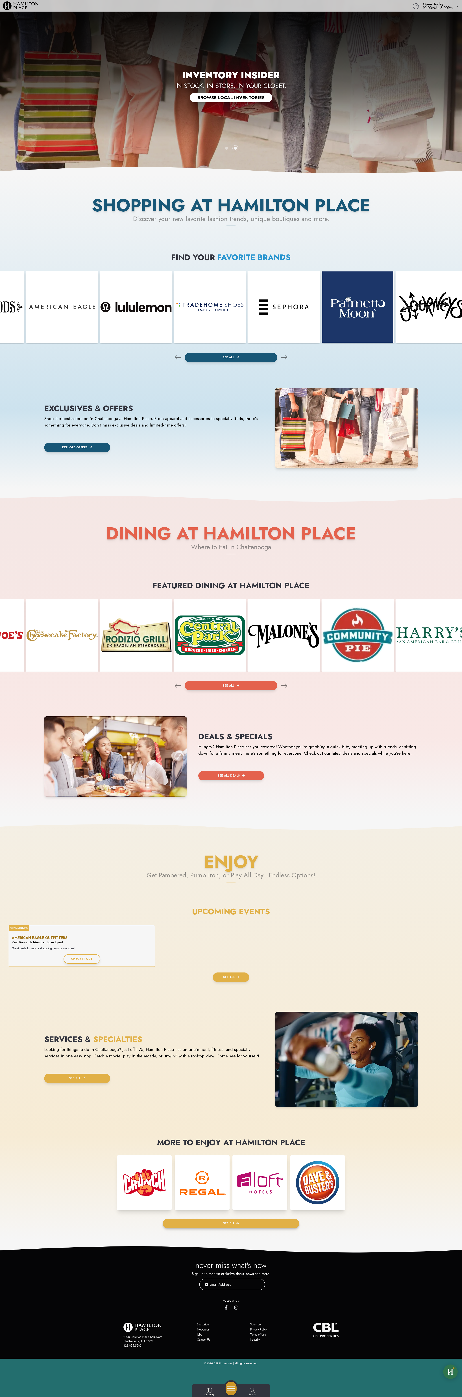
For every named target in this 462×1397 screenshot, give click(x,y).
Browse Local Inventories (231, 97)
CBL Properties (223, 1363)
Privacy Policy (258, 1329)
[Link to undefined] (62, 307)
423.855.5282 (132, 1346)
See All (229, 357)
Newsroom (203, 1329)
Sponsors (255, 1324)
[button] (439, 5)
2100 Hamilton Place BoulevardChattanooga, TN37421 (142, 1339)
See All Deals (229, 776)
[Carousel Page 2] (235, 148)
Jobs (199, 1334)
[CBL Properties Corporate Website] (313, 1330)
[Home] (174, 5)
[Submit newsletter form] (257, 1284)
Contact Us (203, 1340)
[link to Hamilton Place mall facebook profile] (227, 1307)
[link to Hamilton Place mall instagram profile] (236, 1307)
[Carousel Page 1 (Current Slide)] (226, 148)
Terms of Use (258, 1334)
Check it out (82, 959)
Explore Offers (75, 447)
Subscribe (203, 1324)
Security (255, 1340)
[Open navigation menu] (231, 1388)
